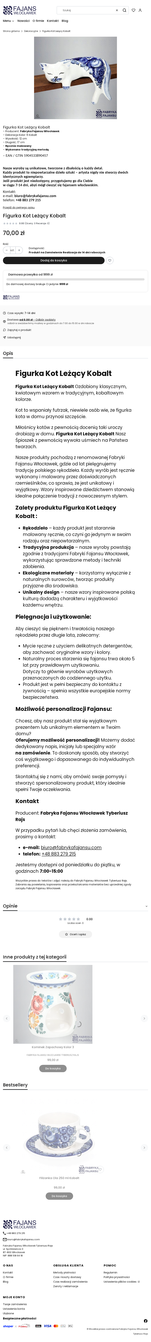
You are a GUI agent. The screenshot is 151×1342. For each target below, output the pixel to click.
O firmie (8, 1277)
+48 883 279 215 (59, 854)
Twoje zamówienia (15, 1304)
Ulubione (8, 1313)
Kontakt (8, 1272)
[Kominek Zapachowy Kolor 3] (52, 1004)
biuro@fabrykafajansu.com (71, 848)
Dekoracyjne (31, 31)
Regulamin (110, 1272)
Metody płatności (64, 1272)
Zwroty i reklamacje (65, 1286)
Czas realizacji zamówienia (70, 1282)
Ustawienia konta (14, 1309)
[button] (124, 10)
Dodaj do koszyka (54, 260)
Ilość (6, 244)
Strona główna (11, 31)
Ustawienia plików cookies (120, 1282)
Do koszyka (53, 1068)
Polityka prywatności (117, 1277)
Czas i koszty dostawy (67, 1277)
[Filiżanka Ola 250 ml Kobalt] (59, 1135)
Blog (5, 1282)
